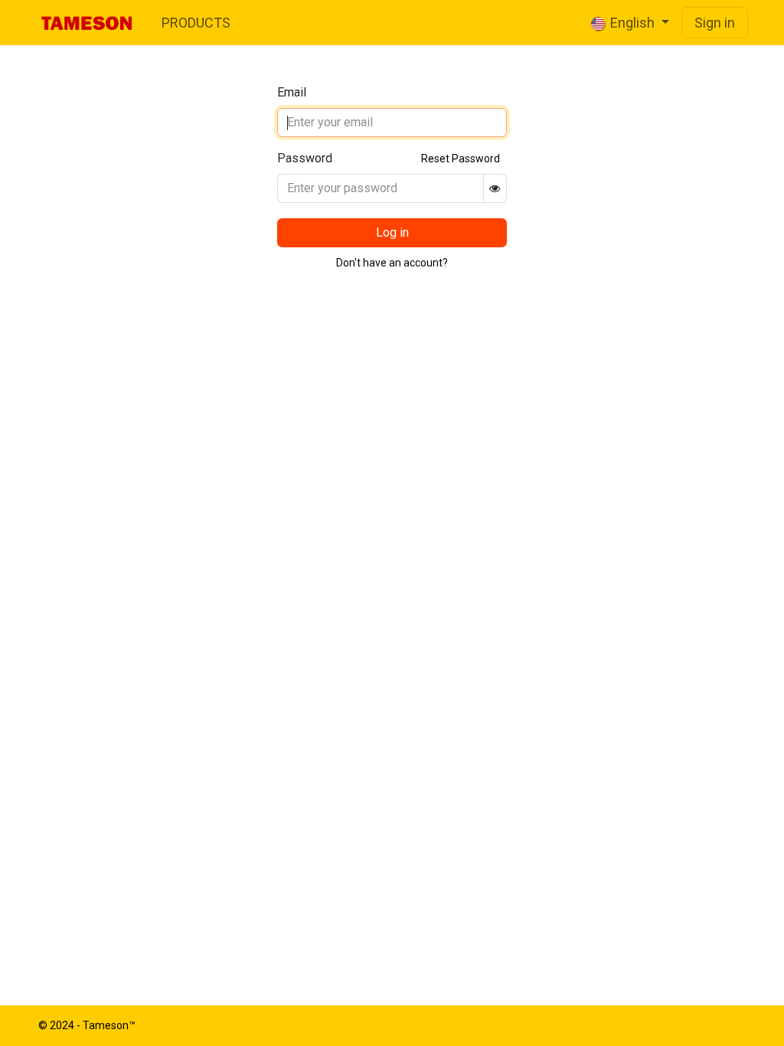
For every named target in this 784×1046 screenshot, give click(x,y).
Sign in (714, 23)
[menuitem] (196, 22)
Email (291, 92)
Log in (392, 232)
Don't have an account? (392, 263)
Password (304, 158)
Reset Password (460, 158)
